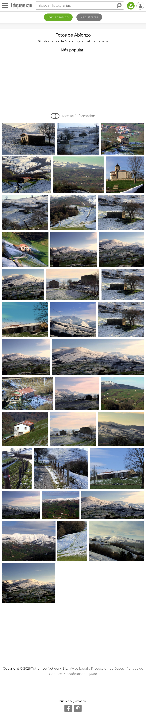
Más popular (72, 50)
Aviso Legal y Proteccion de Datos (97, 668)
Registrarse (89, 17)
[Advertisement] (73, 82)
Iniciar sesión (58, 17)
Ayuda (92, 674)
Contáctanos (74, 674)
